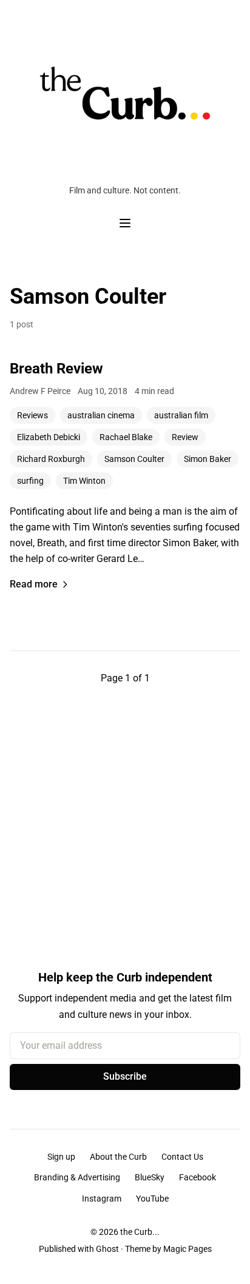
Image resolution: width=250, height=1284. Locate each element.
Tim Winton (84, 481)
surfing (30, 481)
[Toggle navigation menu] (125, 223)
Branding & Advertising (77, 1177)
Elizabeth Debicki (48, 437)
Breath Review (56, 368)
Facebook (197, 1177)
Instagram (101, 1198)
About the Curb (118, 1157)
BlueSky (149, 1177)
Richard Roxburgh (51, 459)
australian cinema (101, 415)
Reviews (32, 415)
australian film (181, 415)
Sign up (61, 1157)
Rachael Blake (126, 437)
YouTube (152, 1198)
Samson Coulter (134, 459)
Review (185, 437)
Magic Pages (187, 1249)
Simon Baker (207, 459)
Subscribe (125, 1076)
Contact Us (182, 1157)
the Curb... (140, 1232)
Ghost (107, 1249)
